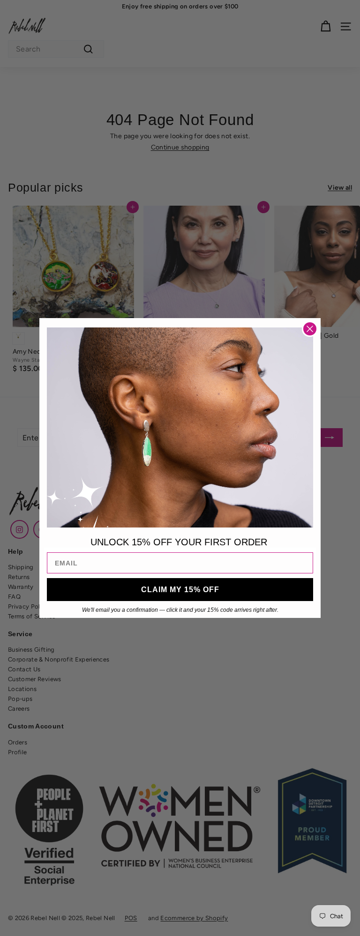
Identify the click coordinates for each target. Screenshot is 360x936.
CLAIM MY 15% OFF (180, 590)
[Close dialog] (310, 329)
